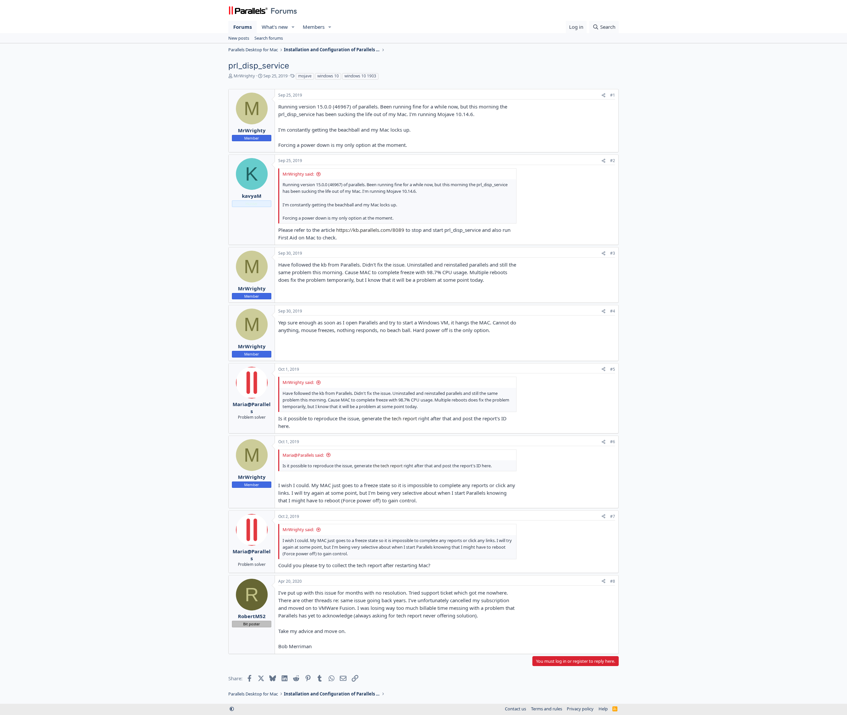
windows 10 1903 (360, 76)
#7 (612, 516)
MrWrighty (244, 76)
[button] (293, 27)
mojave (305, 76)
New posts (238, 38)
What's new (275, 26)
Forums (242, 26)
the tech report (400, 418)
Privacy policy (580, 709)
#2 (612, 160)
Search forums (268, 38)
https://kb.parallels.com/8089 (370, 230)
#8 (612, 581)
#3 (612, 253)
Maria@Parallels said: (303, 455)
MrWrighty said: (298, 174)
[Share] (603, 95)
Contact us (515, 709)
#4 (612, 311)
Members (314, 26)
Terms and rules (546, 709)
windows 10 (328, 76)
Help (603, 709)
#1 (612, 95)
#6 (612, 441)
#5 (612, 369)
